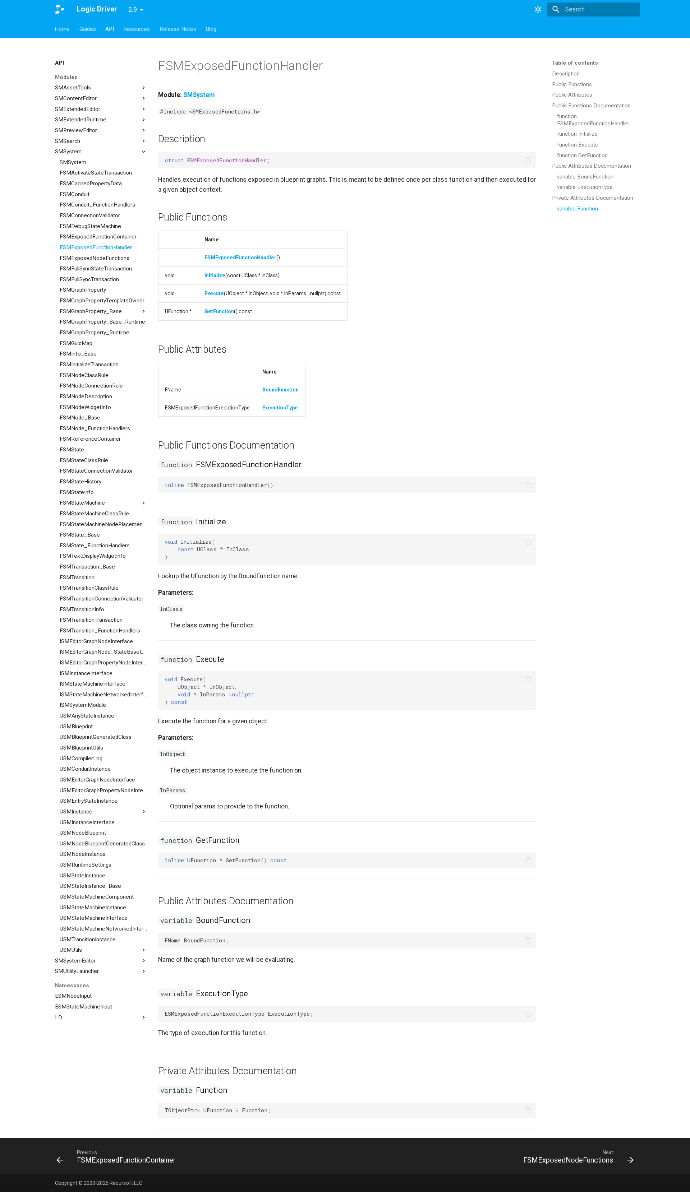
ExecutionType (280, 408)
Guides (87, 28)
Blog (211, 28)
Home (62, 28)
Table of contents (575, 63)
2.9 (132, 9)
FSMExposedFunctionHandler (240, 257)
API (109, 28)
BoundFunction (280, 390)
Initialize (214, 275)
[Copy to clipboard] (528, 160)
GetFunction (219, 311)
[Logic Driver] (60, 9)
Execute (214, 293)
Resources (137, 28)
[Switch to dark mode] (538, 9)
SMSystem (199, 94)
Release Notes (178, 28)
